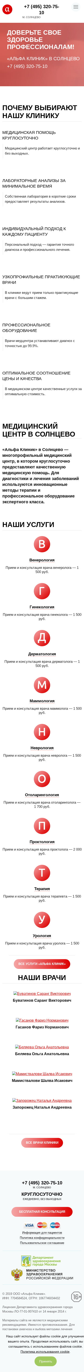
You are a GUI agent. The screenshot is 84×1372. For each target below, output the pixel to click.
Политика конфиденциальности (42, 1237)
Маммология (42, 701)
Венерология (42, 560)
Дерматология (42, 654)
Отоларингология (42, 795)
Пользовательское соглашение (42, 1243)
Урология (42, 936)
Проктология (42, 842)
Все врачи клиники (42, 1142)
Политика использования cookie (45, 1351)
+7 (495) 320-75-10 (27, 66)
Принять (45, 1361)
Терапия (42, 889)
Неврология (42, 748)
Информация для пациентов (42, 1232)
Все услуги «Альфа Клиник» (42, 964)
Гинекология (42, 607)
